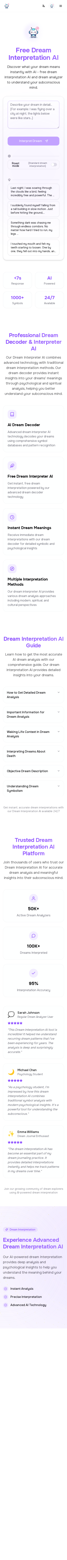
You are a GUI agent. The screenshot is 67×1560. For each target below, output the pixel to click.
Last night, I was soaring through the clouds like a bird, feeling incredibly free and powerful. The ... (32, 191)
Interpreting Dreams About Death (26, 754)
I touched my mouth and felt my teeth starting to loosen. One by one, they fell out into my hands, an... (33, 247)
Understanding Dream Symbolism (23, 788)
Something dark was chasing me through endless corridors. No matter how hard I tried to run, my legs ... (31, 228)
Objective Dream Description (27, 771)
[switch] (54, 164)
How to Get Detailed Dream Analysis (26, 695)
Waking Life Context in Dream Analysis (28, 734)
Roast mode (29, 165)
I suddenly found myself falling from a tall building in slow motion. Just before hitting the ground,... (33, 209)
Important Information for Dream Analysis (25, 714)
